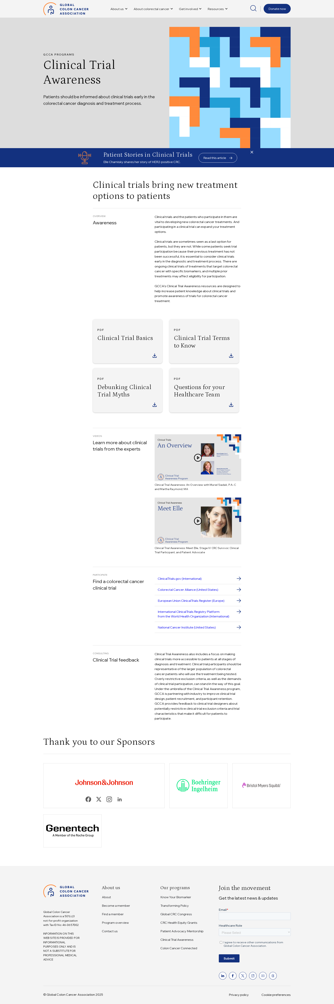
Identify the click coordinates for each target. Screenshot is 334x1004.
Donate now (277, 9)
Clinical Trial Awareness (176, 940)
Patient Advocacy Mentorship (182, 931)
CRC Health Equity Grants (178, 923)
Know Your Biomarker (175, 897)
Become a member (116, 906)
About (106, 897)
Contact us (110, 931)
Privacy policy (239, 995)
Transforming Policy (174, 906)
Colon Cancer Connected (178, 948)
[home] (66, 9)
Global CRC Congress (176, 914)
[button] (119, 8)
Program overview (115, 923)
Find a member (113, 914)
